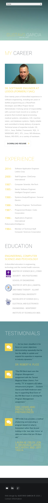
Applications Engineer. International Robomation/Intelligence (19, 221)
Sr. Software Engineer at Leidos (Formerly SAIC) (22, 89)
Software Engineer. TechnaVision (28, 205)
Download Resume (16, 143)
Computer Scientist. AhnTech (26, 184)
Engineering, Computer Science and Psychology (21, 257)
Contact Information (13, 499)
